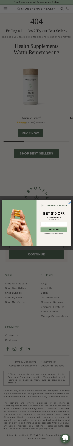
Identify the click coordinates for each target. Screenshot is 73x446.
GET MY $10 (54, 230)
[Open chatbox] (65, 439)
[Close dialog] (69, 202)
